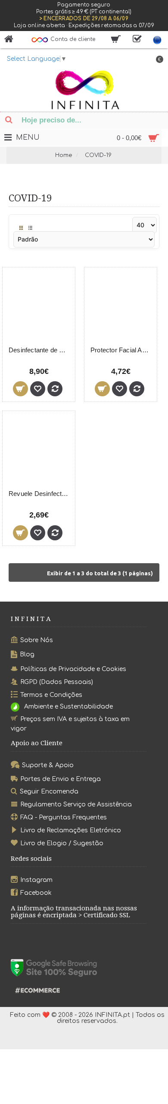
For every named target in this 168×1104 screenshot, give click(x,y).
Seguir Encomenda (49, 791)
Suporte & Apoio (48, 765)
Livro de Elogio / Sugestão (61, 843)
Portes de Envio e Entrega (60, 778)
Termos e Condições (51, 694)
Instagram (36, 880)
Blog (27, 654)
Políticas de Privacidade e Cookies (73, 669)
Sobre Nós (36, 640)
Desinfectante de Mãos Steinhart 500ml (40, 350)
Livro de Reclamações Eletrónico (70, 830)
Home (63, 155)
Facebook (36, 893)
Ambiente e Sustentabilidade (68, 707)
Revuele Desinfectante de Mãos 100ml (40, 493)
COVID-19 (98, 155)
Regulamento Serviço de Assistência (76, 804)
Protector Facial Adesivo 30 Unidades (122, 350)
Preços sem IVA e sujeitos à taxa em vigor (70, 724)
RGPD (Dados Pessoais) (56, 682)
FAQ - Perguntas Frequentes (63, 817)
